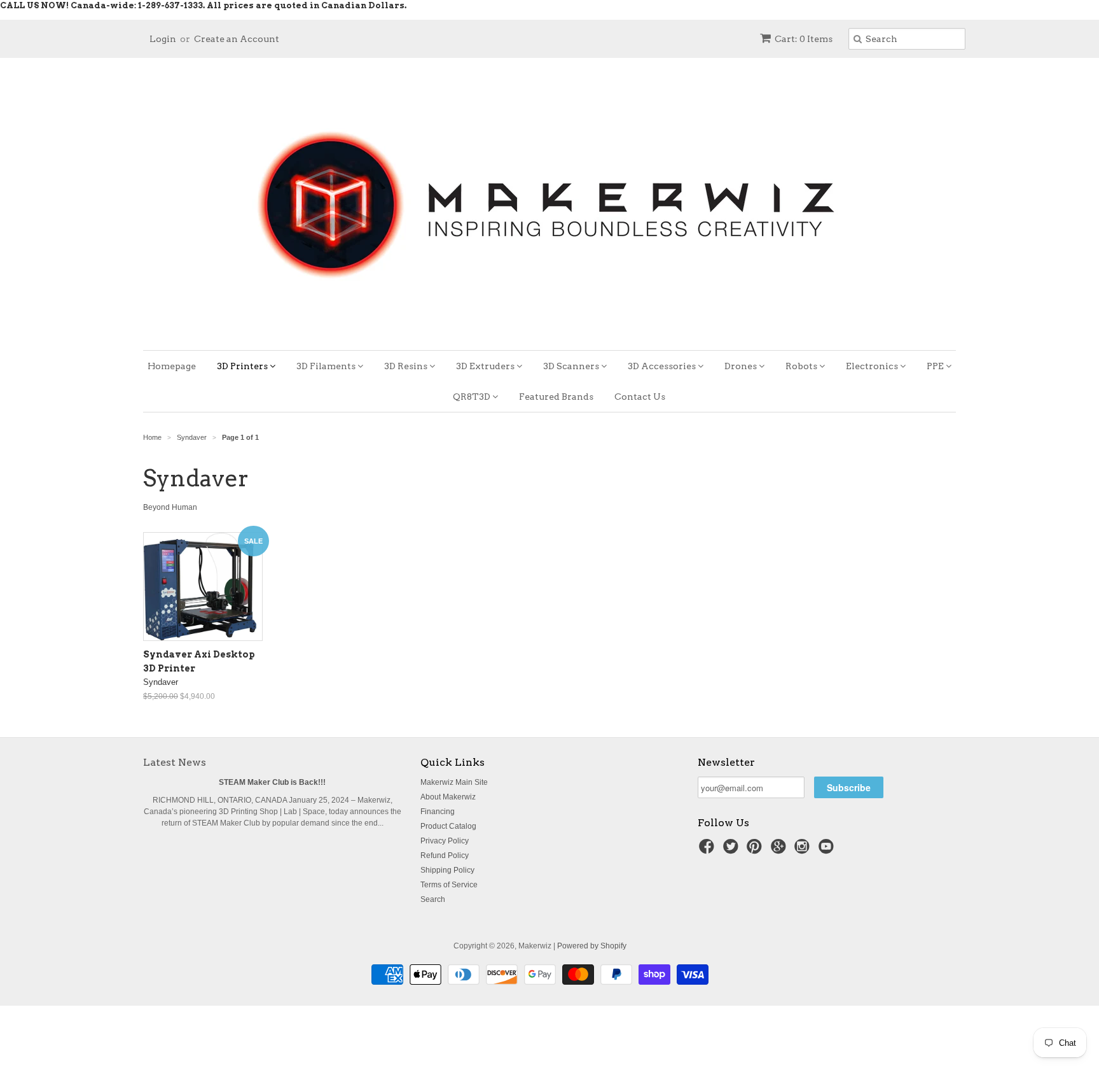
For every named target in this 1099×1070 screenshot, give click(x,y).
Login (162, 39)
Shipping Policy (447, 870)
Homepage (172, 366)
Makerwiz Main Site (454, 782)
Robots (802, 366)
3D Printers (243, 366)
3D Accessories (663, 366)
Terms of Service (449, 884)
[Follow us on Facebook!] (708, 850)
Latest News (174, 762)
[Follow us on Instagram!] (803, 850)
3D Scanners (572, 366)
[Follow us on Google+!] (780, 850)
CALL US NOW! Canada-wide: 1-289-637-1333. (102, 5)
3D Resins (406, 366)
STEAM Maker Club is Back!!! (272, 782)
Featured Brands (556, 396)
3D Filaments (326, 366)
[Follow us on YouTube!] (828, 850)
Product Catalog (448, 826)
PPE (936, 366)
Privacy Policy (444, 840)
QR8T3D (472, 396)
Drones (741, 366)
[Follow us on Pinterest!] (756, 850)
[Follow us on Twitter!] (732, 850)
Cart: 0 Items (804, 39)
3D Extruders (486, 366)
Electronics (873, 366)
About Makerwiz (448, 796)
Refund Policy (444, 855)
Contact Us (639, 396)
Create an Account (236, 39)
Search (432, 899)
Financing (437, 811)
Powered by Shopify (591, 945)
